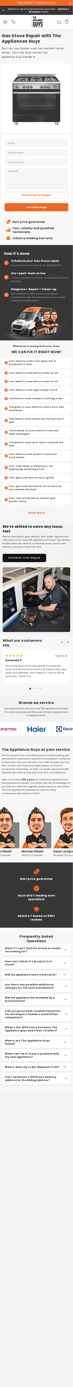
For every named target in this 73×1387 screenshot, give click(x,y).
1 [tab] (30, 689)
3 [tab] (37, 689)
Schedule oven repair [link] (24, 557)
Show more (36, 512)
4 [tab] (41, 689)
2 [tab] (34, 689)
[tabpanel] (36, 666)
